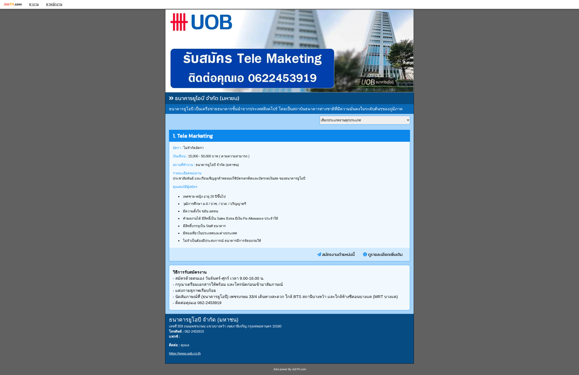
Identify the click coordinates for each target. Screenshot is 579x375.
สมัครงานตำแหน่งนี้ (338, 254)
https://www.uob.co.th (185, 353)
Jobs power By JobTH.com (289, 369)
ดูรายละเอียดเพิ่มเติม (385, 254)
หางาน (34, 4)
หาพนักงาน (54, 4)
